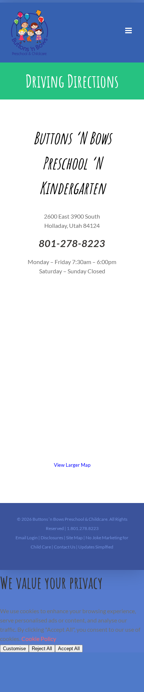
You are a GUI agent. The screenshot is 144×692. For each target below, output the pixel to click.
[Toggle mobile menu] (129, 30)
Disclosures (52, 537)
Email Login (27, 537)
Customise (14, 648)
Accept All (69, 648)
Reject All (42, 648)
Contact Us (65, 547)
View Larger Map (72, 465)
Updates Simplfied (95, 547)
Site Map (74, 537)
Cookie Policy (38, 638)
